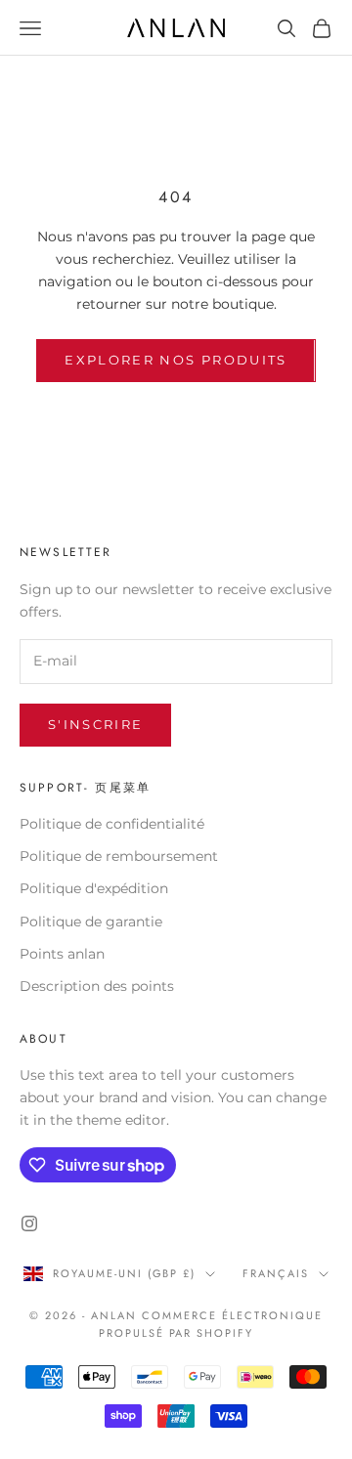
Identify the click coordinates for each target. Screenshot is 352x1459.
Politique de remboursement (119, 856)
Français (275, 1273)
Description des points (97, 986)
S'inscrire (95, 724)
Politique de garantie (91, 921)
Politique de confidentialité (112, 824)
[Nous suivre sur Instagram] (29, 1223)
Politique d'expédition (94, 888)
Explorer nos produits (175, 359)
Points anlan (62, 954)
